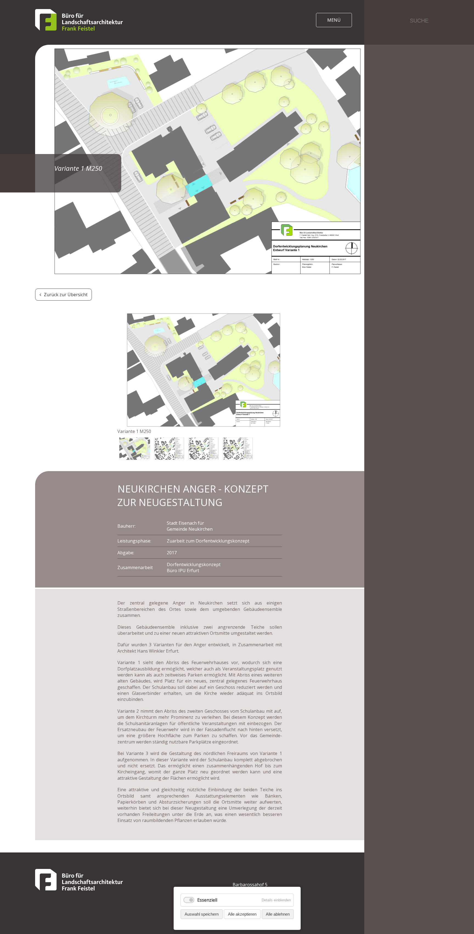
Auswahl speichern (202, 914)
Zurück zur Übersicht (66, 295)
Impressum (419, 114)
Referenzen (419, 87)
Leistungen (419, 73)
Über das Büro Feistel (419, 59)
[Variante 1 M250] (199, 370)
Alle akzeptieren (242, 914)
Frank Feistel (419, 101)
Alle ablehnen (278, 914)
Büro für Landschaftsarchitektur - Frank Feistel (79, 20)
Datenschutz (419, 128)
